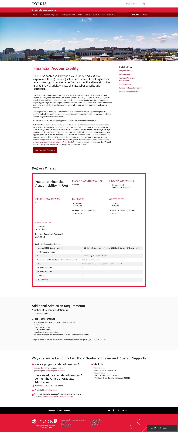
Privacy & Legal (95, 422)
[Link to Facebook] (113, 410)
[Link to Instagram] (118, 410)
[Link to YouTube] (123, 410)
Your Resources (125, 84)
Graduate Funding (83, 14)
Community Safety (96, 420)
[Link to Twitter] (109, 410)
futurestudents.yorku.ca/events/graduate (58, 396)
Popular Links (131, 4)
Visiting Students (98, 14)
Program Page (124, 74)
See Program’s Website (44, 150)
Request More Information (129, 92)
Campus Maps (65, 426)
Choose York (36, 14)
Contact (63, 422)
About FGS (111, 14)
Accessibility (94, 424)
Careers (93, 426)
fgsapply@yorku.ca (49, 390)
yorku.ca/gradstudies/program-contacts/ (49, 371)
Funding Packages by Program (130, 88)
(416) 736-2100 (66, 424)
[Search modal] (144, 4)
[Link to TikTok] (127, 410)
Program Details (125, 71)
